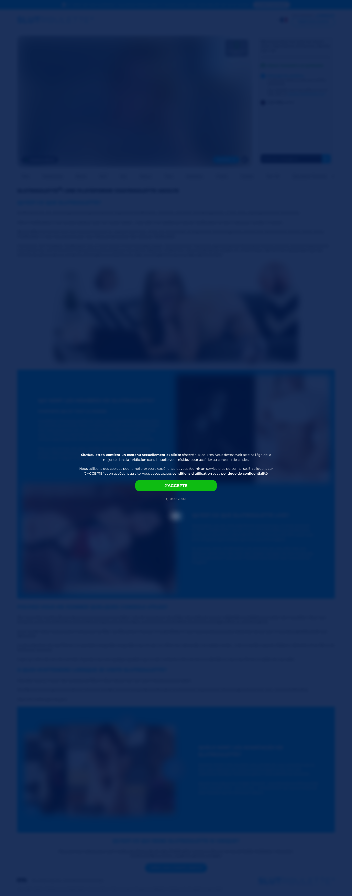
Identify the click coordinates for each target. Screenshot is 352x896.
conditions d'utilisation (192, 473)
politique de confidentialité (244, 473)
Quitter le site (176, 499)
